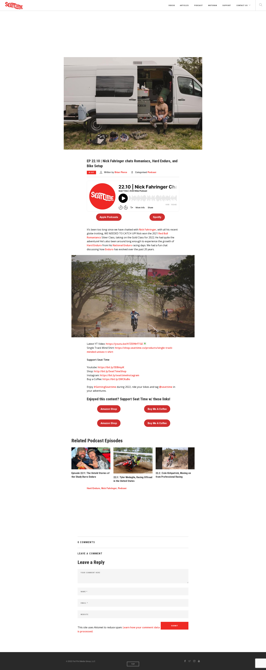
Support (226, 5)
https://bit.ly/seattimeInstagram (119, 375)
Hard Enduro (94, 245)
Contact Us (242, 5)
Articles (184, 5)
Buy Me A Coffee (157, 409)
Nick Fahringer (147, 229)
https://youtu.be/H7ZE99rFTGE (124, 343)
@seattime (165, 387)
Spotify (157, 217)
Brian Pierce (121, 172)
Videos (171, 5)
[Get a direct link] (145, 343)
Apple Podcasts (109, 217)
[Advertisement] (133, 34)
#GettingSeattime (105, 387)
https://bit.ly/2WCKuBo (116, 379)
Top (133, 664)
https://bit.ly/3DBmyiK (111, 367)
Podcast (198, 5)
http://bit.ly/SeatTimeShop (110, 371)
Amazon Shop (109, 409)
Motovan (212, 5)
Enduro (109, 249)
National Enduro (122, 245)
